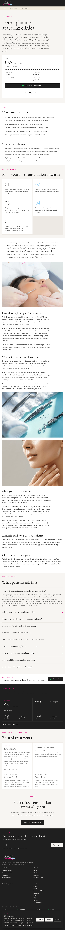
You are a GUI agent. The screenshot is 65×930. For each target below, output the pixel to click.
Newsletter (37, 893)
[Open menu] (61, 3)
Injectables (5, 875)
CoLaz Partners (38, 902)
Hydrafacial (40, 559)
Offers (35, 888)
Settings (57, 919)
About (35, 884)
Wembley (36, 873)
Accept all (40, 919)
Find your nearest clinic (8, 724)
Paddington (37, 875)
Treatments (12, 8)
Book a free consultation (32, 822)
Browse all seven (38, 877)
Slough (52, 909)
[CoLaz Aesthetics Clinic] (32, 857)
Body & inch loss (6, 877)
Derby (35, 870)
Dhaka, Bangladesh (8, 884)
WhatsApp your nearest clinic (34, 85)
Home (4, 8)
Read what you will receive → (23, 848)
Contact (36, 900)
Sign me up (57, 845)
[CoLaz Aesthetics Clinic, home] (7, 3)
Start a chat (57, 679)
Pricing (35, 886)
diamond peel (22, 561)
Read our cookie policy (28, 925)
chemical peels (56, 561)
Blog (35, 895)
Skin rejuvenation (7, 873)
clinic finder (51, 540)
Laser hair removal (7, 870)
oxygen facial (41, 564)
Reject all (49, 919)
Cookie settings (8, 925)
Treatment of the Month (40, 891)
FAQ (35, 898)
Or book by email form (32, 93)
